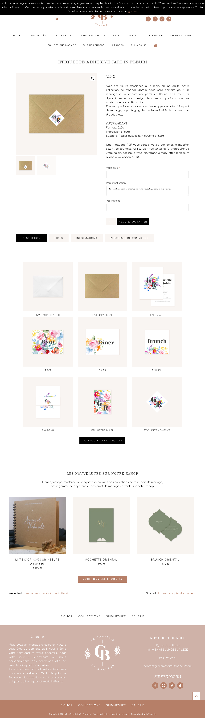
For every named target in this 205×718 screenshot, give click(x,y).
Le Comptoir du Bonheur (102, 16)
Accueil (18, 36)
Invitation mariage (92, 36)
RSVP (48, 370)
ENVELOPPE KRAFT (102, 315)
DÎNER (102, 370)
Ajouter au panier (133, 222)
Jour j (117, 36)
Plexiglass (156, 36)
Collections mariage (62, 45)
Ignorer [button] (132, 11)
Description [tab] (32, 238)
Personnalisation (116, 183)
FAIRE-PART (157, 315)
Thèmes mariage (181, 36)
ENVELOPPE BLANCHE (48, 315)
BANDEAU (48, 430)
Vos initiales (113, 200)
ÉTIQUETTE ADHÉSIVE (157, 430)
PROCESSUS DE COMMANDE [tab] (129, 238)
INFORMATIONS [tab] (86, 238)
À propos (118, 45)
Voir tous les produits (102, 579)
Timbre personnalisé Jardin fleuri (46, 593)
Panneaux (135, 36)
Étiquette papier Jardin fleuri (177, 593)
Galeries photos (93, 45)
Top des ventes (62, 36)
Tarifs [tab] (58, 238)
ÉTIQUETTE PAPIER (102, 430)
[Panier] (156, 45)
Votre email (113, 168)
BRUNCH (157, 370)
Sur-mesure (139, 45)
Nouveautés (37, 36)
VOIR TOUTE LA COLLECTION (102, 441)
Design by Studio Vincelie (143, 714)
